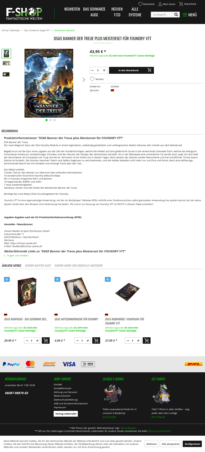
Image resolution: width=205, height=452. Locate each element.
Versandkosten (128, 427)
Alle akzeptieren (171, 443)
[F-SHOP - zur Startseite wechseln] (24, 14)
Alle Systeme (135, 11)
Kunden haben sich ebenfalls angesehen (78, 265)
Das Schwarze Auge (94, 11)
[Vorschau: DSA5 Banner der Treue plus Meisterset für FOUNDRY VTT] (6, 65)
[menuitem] (146, 4)
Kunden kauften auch (38, 265)
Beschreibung (10, 131)
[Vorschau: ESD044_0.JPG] (6, 53)
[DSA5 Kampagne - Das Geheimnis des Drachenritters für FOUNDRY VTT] (27, 292)
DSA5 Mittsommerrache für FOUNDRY (76, 319)
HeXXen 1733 (117, 11)
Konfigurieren (192, 443)
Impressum (60, 407)
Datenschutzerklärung (66, 399)
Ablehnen (151, 443)
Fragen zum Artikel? (17, 255)
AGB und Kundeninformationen (71, 403)
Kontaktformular (62, 388)
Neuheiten (72, 9)
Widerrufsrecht (62, 395)
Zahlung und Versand (65, 392)
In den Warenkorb (128, 70)
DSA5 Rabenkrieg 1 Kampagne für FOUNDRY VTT (124, 321)
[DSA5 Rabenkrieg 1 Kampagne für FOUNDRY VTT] (128, 292)
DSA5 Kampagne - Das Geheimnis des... (25, 319)
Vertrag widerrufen (65, 413)
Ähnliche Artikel (11, 265)
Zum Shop (107, 416)
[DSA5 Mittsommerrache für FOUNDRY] (77, 292)
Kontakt (58, 384)
